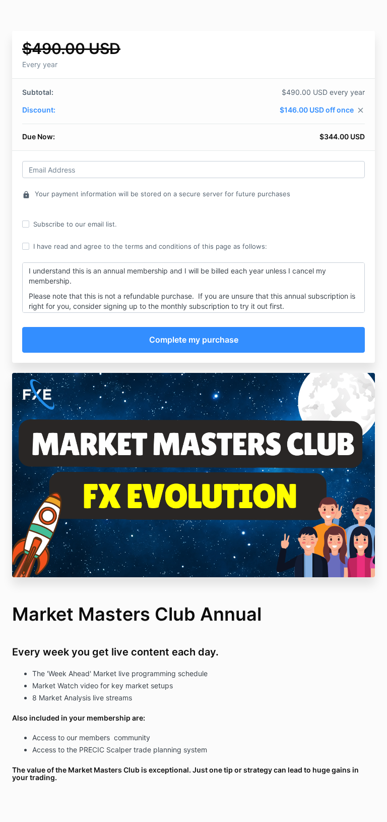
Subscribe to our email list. (75, 224)
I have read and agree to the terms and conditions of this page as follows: (150, 246)
